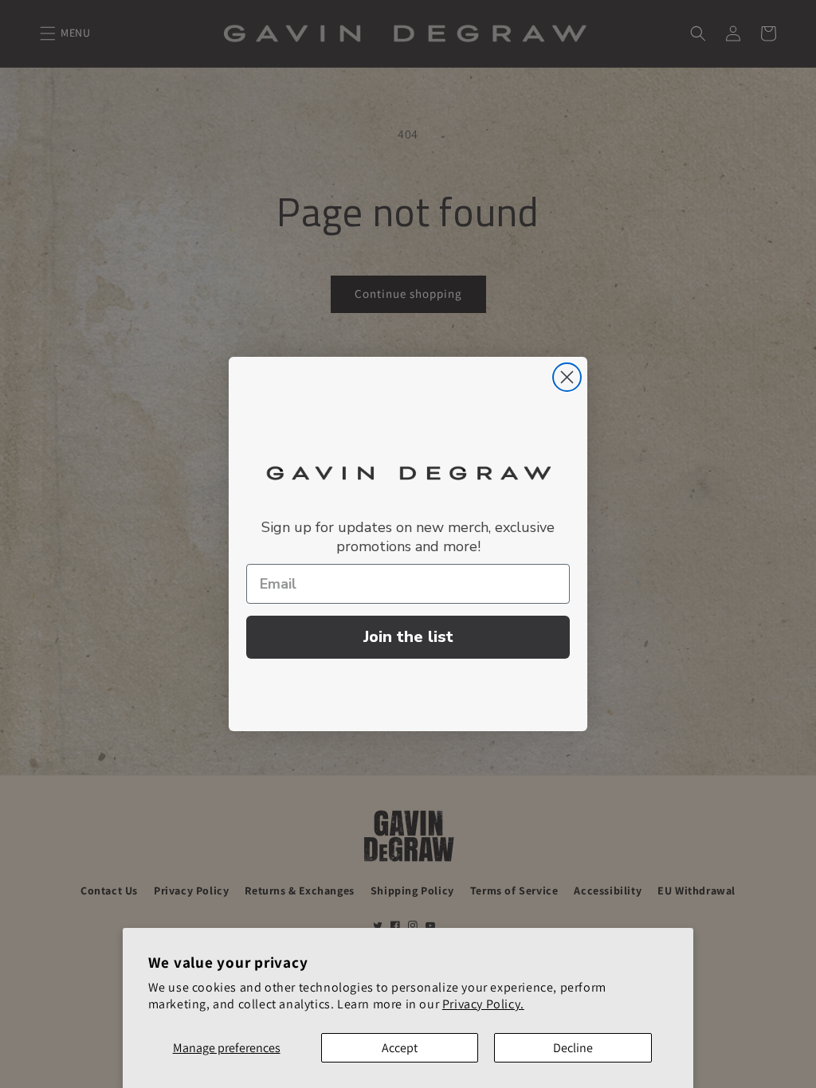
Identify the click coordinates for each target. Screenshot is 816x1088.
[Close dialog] (567, 377)
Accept (400, 1047)
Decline (573, 1047)
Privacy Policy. (483, 1004)
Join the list (408, 637)
